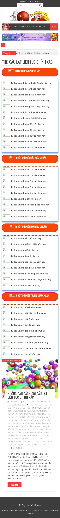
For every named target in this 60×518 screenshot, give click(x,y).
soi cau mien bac (15, 438)
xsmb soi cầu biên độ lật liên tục (31, 445)
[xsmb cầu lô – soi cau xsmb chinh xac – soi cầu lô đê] (30, 40)
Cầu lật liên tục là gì (41, 414)
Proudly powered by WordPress (16, 510)
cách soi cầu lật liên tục (40, 405)
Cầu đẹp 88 (21, 411)
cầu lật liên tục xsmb (40, 417)
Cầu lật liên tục (41, 411)
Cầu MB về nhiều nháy (29, 420)
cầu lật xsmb (13, 420)
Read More (14, 484)
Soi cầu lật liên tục (43, 429)
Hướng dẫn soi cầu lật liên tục (37, 423)
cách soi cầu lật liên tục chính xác (23, 408)
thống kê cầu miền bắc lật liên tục (23, 442)
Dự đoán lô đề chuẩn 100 (12, 361)
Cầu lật (30, 411)
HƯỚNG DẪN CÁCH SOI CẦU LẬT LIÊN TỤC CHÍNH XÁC (27, 395)
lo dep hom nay (14, 426)
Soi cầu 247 (28, 429)
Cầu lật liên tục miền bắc (19, 417)
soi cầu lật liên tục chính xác (21, 432)
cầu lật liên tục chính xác (19, 414)
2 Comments (18, 448)
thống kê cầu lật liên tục (34, 438)
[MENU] (3, 45)
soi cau (19, 429)
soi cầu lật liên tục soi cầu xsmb (34, 435)
